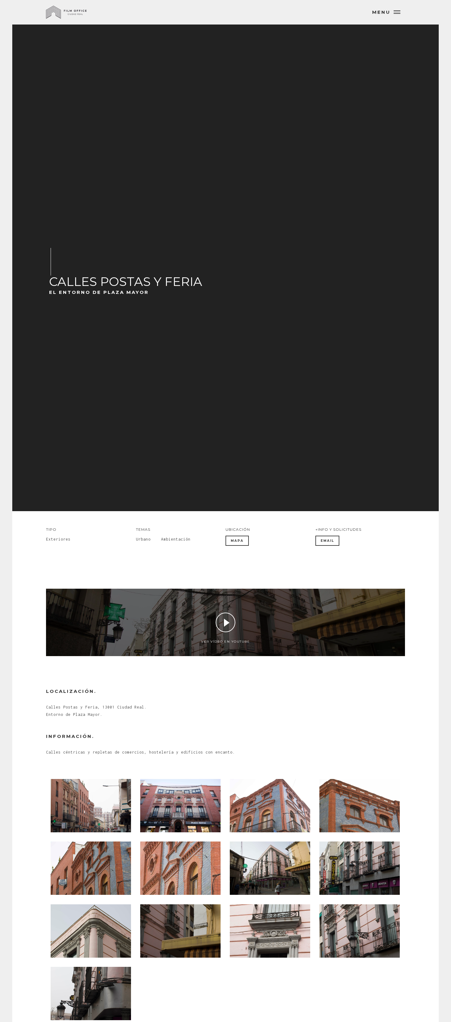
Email (327, 541)
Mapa (237, 541)
